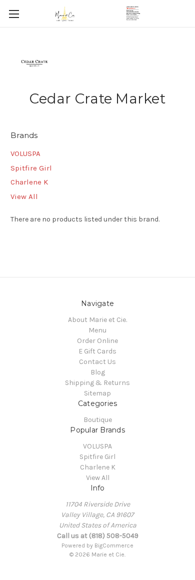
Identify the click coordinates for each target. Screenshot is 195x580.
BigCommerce (114, 545)
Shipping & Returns (97, 382)
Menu (97, 330)
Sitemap (97, 393)
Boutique (98, 420)
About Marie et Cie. (97, 320)
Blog (97, 372)
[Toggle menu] (14, 14)
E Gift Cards (97, 351)
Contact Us (97, 362)
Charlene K (29, 182)
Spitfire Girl (31, 168)
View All (24, 196)
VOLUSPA (25, 153)
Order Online (97, 340)
